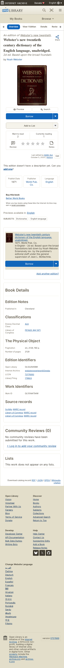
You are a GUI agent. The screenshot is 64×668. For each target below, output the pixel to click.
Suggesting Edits (41, 541)
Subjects (37, 510)
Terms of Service (13, 517)
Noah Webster (14, 59)
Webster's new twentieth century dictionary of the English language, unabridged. (33, 237)
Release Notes (40, 548)
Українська (10, 616)
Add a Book (39, 544)
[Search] (44, 10)
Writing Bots (11, 544)
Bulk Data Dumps (13, 541)
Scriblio (8, 409)
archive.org (15, 659)
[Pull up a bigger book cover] (32, 104)
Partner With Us (13, 506)
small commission (18, 205)
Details (44, 26)
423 (27, 324)
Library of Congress (14, 412)
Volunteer (10, 503)
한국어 (8, 599)
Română (9, 606)
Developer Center (13, 534)
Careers (9, 510)
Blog (7, 513)
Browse (46, 18)
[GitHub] (49, 553)
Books (36, 503)
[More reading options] (55, 116)
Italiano (8, 595)
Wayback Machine (18, 656)
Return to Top (40, 520)
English (49, 181)
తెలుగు (8, 613)
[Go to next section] (60, 26)
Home (36, 499)
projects (13, 654)
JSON (40, 480)
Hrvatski (9, 592)
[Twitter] (42, 553)
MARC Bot (48, 155)
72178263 (29, 374)
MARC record (19, 409)
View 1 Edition (29, 26)
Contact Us (38, 537)
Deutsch (9, 575)
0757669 (54, 638)
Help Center (39, 534)
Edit (57, 156)
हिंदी (6, 589)
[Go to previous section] (3, 26)
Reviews (56, 26)
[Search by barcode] (51, 10)
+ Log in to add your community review (31, 446)
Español (9, 581)
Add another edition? (47, 273)
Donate (39, 3)
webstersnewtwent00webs (37, 370)
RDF (34, 480)
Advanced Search (41, 517)
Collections (38, 513)
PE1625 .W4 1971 (33, 330)
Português (10, 602)
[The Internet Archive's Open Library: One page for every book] (14, 10)
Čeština (9, 571)
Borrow (29, 116)
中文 (7, 620)
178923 (28, 378)
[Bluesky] (36, 553)
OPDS (47, 480)
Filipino (8, 623)
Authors (37, 506)
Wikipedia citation (56, 481)
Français (9, 585)
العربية (8, 568)
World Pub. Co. (32, 183)
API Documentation (14, 537)
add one (7, 169)
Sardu (8, 609)
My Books (16, 18)
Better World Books (15, 198)
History (50, 157)
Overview (13, 26)
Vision (8, 499)
